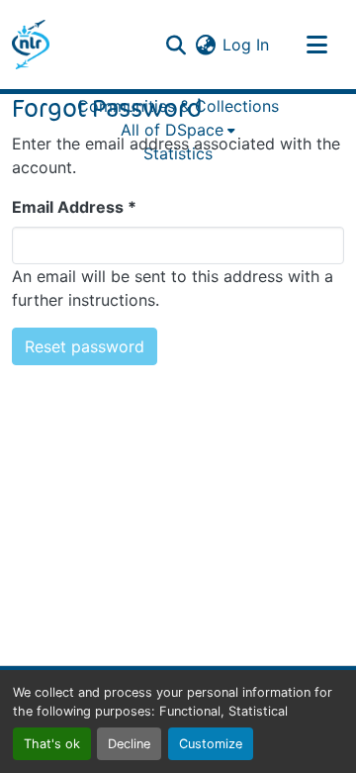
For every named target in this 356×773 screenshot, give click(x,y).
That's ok (52, 743)
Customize (210, 743)
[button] (30, 44)
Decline (129, 743)
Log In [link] (245, 44)
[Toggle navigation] (316, 44)
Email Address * (74, 207)
